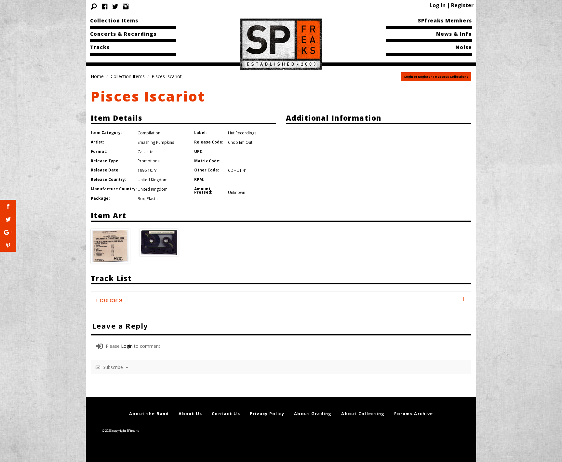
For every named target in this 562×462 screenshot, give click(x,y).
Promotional (149, 161)
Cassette (146, 152)
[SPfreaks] (281, 43)
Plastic (152, 198)
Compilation (149, 133)
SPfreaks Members (445, 20)
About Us (190, 413)
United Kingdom (152, 180)
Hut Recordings (242, 133)
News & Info (454, 34)
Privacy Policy (267, 413)
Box (141, 198)
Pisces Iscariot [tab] (109, 300)
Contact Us (226, 413)
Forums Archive (413, 413)
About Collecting (362, 413)
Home (97, 76)
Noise (463, 47)
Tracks (100, 47)
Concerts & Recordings (123, 34)
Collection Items (114, 20)
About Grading (313, 413)
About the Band (149, 413)
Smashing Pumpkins (156, 142)
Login (127, 346)
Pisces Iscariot (148, 96)
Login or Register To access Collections (436, 77)
